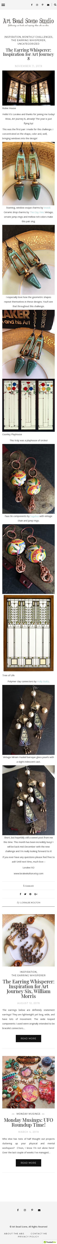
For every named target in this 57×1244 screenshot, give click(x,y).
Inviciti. (47, 207)
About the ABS (14, 1233)
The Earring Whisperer (28, 40)
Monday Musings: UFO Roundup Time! (28, 1122)
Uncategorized (28, 43)
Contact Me (39, 1233)
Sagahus (34, 516)
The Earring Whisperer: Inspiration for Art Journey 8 (28, 54)
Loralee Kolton (30, 902)
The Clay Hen (37, 212)
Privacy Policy (28, 1236)
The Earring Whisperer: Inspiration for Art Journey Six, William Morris (28, 988)
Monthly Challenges (37, 37)
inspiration (12, 37)
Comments (28, 886)
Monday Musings (28, 1114)
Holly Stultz (43, 681)
